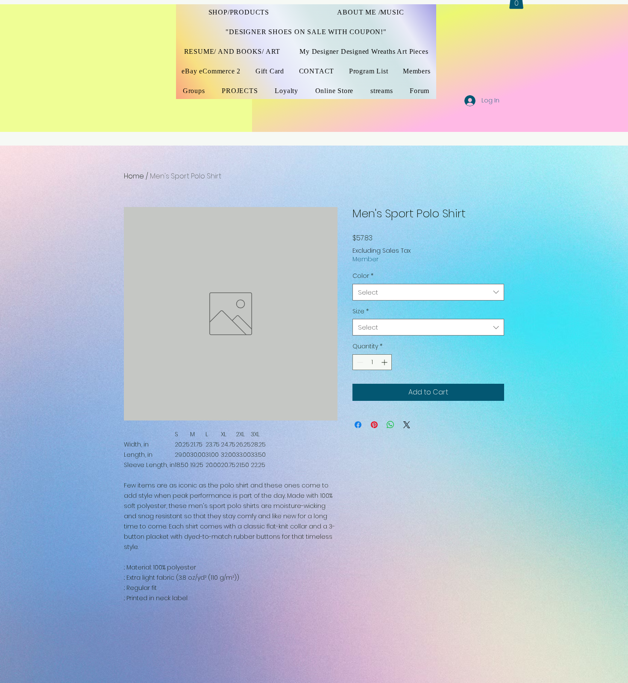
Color (362, 276)
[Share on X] (407, 425)
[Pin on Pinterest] (374, 425)
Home (134, 176)
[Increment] (385, 362)
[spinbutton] (372, 362)
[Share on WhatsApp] (390, 425)
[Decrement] (359, 362)
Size (360, 311)
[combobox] (428, 292)
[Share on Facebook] (358, 425)
